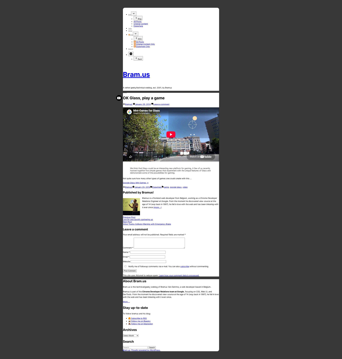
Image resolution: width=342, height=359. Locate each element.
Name (126, 252)
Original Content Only (145, 44)
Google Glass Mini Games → (136, 183)
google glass (176, 187)
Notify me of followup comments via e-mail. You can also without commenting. (168, 266)
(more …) (157, 207)
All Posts (137, 21)
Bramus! (128, 104)
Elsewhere (138, 26)
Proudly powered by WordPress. (145, 350)
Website (126, 261)
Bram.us (136, 74)
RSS (131, 35)
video (185, 187)
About (130, 31)
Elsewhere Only (143, 46)
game (166, 187)
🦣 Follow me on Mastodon (140, 324)
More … (126, 302)
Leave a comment (161, 104)
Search (130, 49)
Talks (130, 28)
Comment (128, 248)
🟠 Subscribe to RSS (137, 318)
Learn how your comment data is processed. (179, 275)
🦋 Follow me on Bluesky (139, 321)
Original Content (141, 24)
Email (126, 257)
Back (140, 59)
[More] (131, 54)
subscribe (184, 266)
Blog (129, 15)
